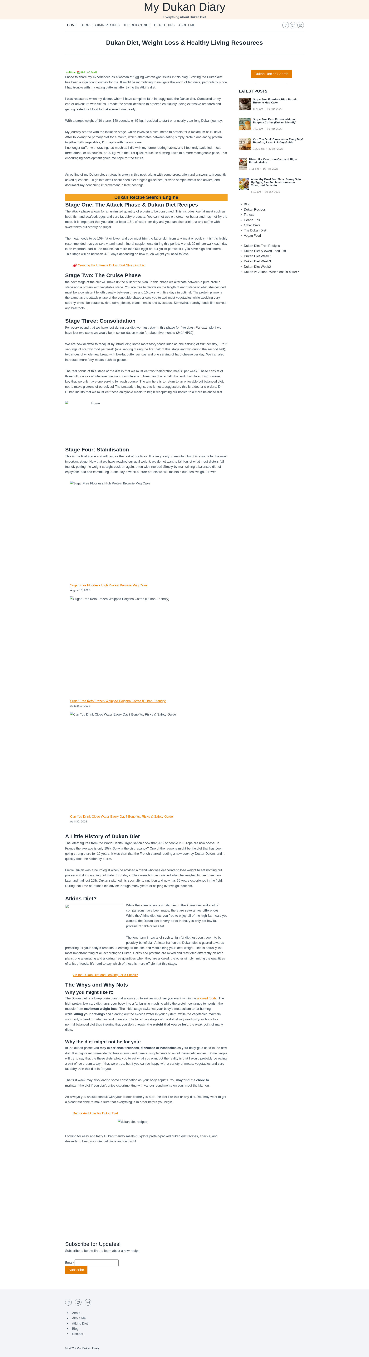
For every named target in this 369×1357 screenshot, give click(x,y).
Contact (77, 1334)
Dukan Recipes (106, 25)
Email (70, 1262)
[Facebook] (285, 25)
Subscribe (76, 1270)
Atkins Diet (80, 1323)
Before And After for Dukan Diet (95, 1113)
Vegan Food (252, 235)
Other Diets (252, 225)
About (76, 1313)
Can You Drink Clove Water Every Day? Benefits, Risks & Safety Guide (121, 816)
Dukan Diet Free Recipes (262, 246)
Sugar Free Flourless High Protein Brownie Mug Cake (108, 585)
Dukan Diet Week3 (257, 261)
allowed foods (207, 998)
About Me (186, 25)
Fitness (249, 215)
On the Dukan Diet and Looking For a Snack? (105, 975)
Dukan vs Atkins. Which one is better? (271, 272)
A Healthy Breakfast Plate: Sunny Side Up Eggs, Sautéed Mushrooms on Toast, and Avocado (276, 182)
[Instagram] (300, 25)
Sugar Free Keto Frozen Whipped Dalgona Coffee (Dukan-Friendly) (118, 701)
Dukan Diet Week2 (257, 267)
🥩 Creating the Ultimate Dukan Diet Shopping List (109, 265)
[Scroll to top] (359, 1351)
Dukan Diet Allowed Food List (265, 251)
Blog (85, 25)
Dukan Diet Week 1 (258, 256)
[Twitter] (293, 25)
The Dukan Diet (136, 25)
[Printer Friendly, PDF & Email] (81, 72)
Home (72, 25)
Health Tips (164, 25)
